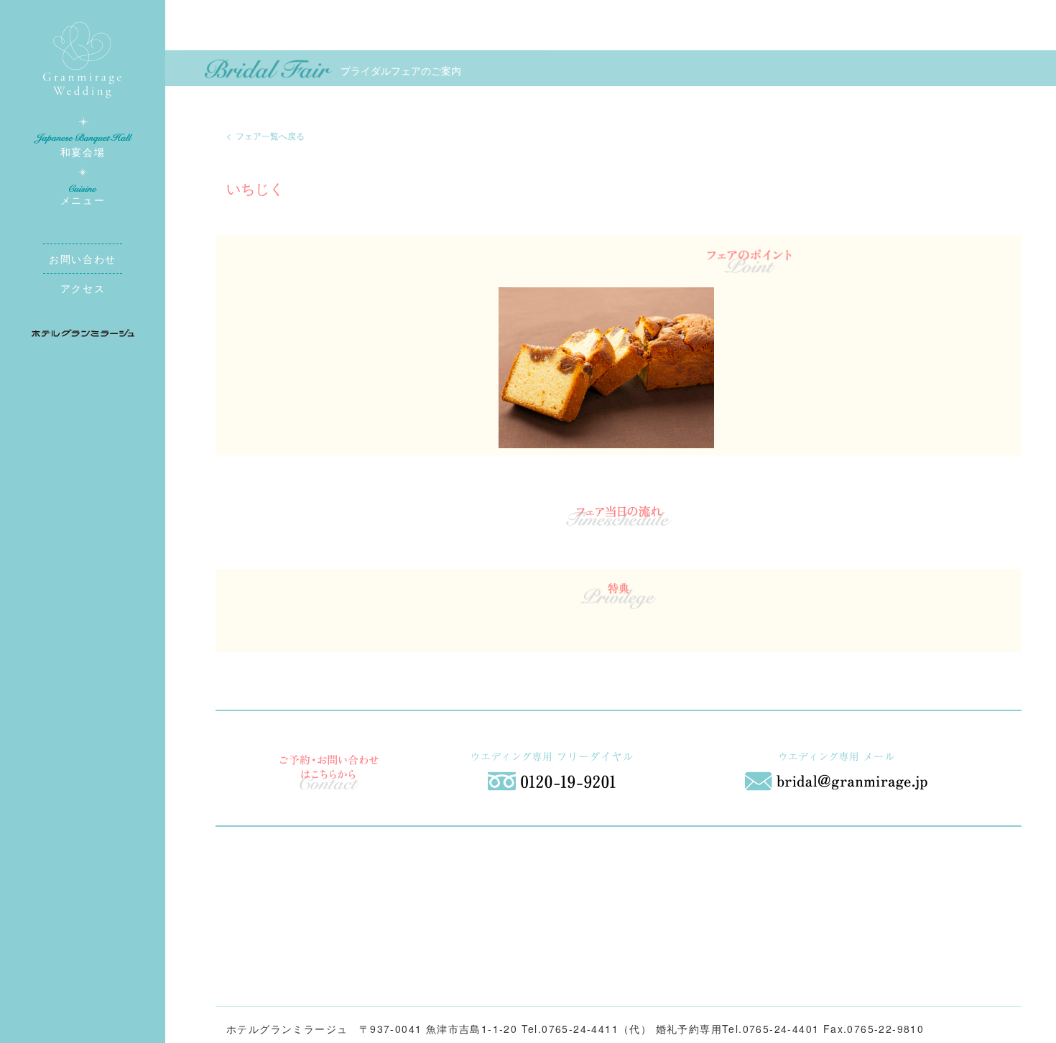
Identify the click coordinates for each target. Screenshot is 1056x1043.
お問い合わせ (82, 258)
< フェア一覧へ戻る (265, 135)
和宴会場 (82, 151)
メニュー (82, 200)
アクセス (82, 288)
